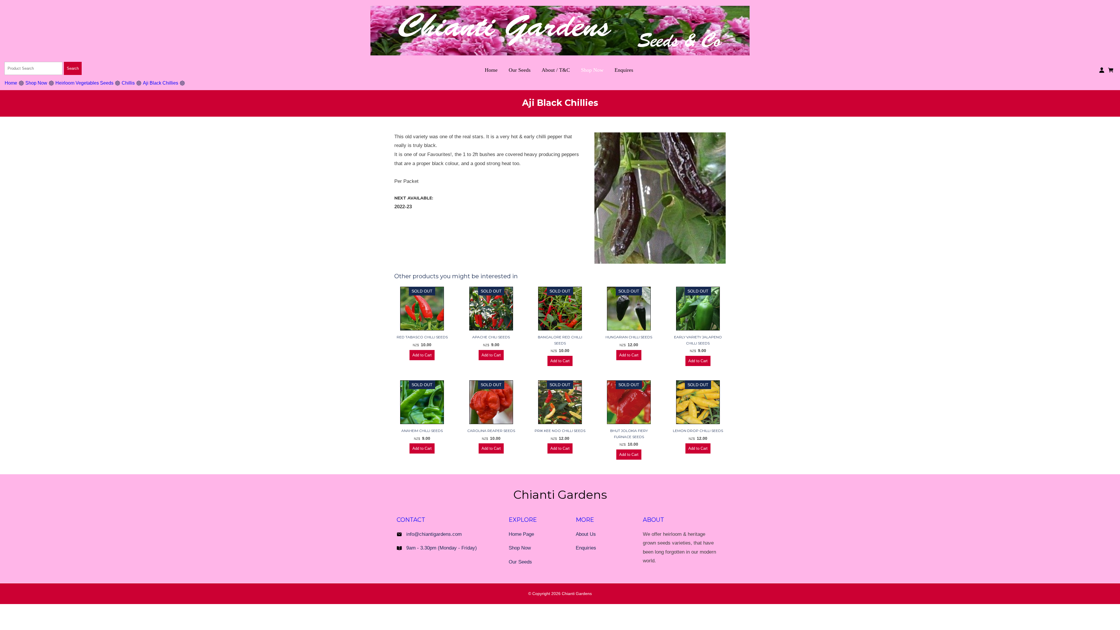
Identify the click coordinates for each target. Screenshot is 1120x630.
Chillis (128, 82)
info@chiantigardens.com (434, 534)
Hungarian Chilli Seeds (629, 337)
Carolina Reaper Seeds (491, 430)
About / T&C (556, 70)
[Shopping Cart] (1112, 69)
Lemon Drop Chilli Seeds (698, 430)
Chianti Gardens (577, 593)
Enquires (624, 70)
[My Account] (1102, 70)
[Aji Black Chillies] (660, 262)
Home (491, 70)
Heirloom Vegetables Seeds (84, 82)
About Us (586, 534)
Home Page (521, 534)
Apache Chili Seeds (491, 337)
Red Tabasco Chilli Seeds (422, 337)
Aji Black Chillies (160, 82)
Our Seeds (520, 70)
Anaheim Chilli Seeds (422, 430)
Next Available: (413, 198)
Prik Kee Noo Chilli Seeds (560, 430)
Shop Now (592, 70)
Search (73, 68)
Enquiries (586, 548)
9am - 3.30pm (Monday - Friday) (441, 548)
